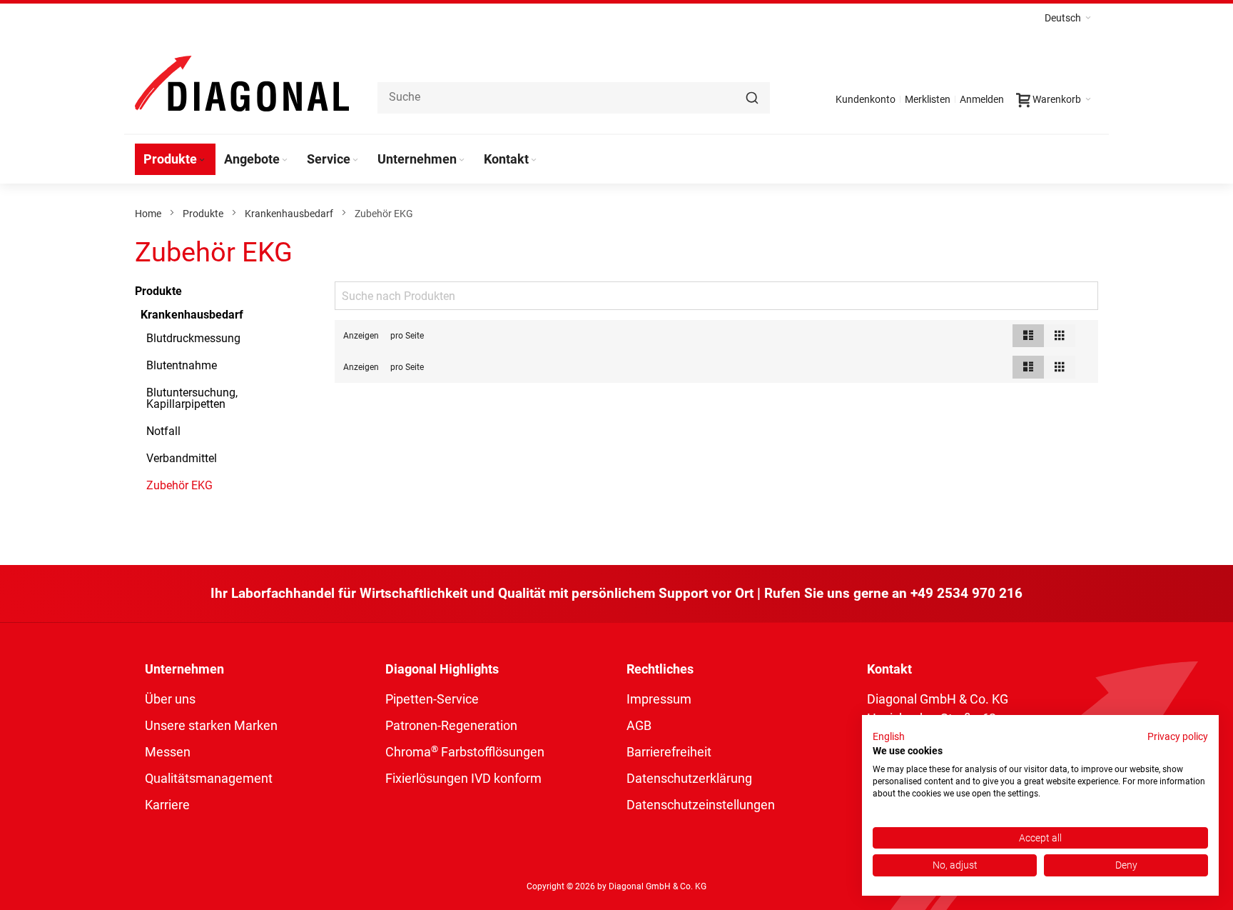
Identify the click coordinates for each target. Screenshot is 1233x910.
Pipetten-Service (432, 698)
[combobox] (573, 98)
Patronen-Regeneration (451, 725)
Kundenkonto (865, 99)
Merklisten (927, 99)
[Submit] (752, 98)
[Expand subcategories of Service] (355, 160)
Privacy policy (1177, 736)
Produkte (203, 213)
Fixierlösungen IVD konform (463, 778)
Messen (168, 751)
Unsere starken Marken (211, 725)
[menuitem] (175, 159)
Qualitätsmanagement (209, 778)
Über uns (170, 698)
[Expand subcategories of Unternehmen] (462, 160)
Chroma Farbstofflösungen (464, 751)
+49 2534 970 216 (966, 593)
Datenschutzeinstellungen (700, 804)
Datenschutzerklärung (689, 778)
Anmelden (982, 99)
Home (148, 213)
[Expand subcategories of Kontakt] (534, 160)
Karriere (167, 804)
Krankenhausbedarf (289, 213)
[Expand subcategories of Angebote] (285, 160)
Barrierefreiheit (668, 751)
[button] (1067, 18)
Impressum (658, 698)
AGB (638, 725)
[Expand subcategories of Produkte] (202, 160)
